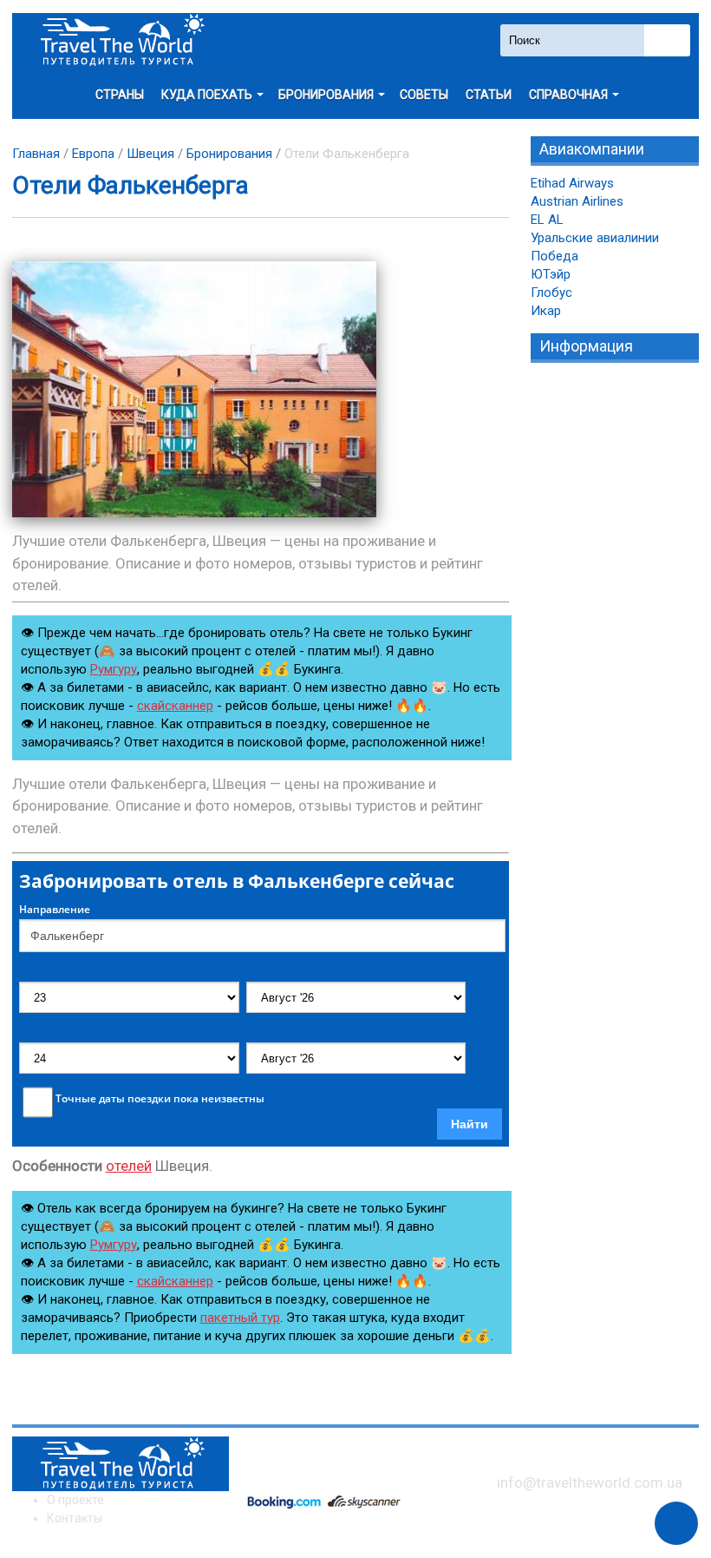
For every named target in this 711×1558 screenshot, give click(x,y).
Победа (554, 256)
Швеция (150, 153)
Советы (424, 95)
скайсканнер (175, 705)
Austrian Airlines (577, 201)
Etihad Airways (572, 183)
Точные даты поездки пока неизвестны (159, 1099)
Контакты (74, 1518)
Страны (119, 95)
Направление (54, 910)
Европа (93, 153)
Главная (36, 153)
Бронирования (229, 153)
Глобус (551, 292)
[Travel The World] (120, 40)
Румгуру (113, 669)
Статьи (489, 95)
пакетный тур (240, 1317)
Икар (546, 311)
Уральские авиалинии (595, 238)
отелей (129, 1165)
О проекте (75, 1500)
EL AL (547, 219)
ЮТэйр (551, 274)
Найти (469, 1124)
